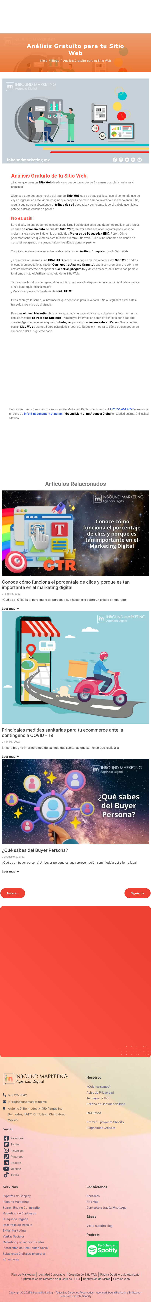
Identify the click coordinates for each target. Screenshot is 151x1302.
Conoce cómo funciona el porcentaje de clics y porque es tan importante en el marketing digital (66, 584)
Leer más (9, 608)
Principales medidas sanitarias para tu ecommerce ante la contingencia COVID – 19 (62, 732)
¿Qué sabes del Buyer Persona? (35, 850)
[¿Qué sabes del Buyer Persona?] (75, 801)
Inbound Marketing (42, 1292)
